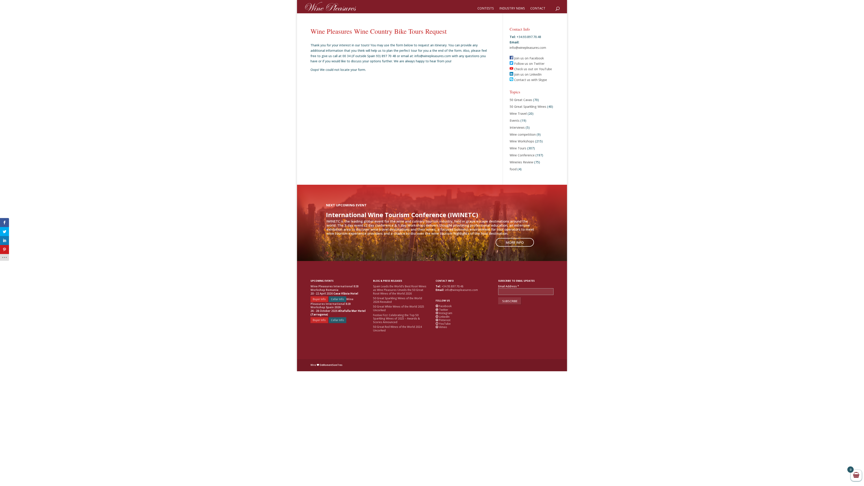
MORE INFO (515, 242)
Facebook (444, 306)
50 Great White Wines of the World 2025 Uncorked (398, 308)
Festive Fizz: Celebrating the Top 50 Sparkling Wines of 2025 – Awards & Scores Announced (396, 318)
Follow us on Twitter (528, 63)
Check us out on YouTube (532, 69)
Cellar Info (337, 299)
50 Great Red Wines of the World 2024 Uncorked (397, 328)
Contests (485, 8)
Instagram (444, 313)
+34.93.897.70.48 (452, 286)
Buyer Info (319, 299)
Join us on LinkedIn (527, 74)
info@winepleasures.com (528, 47)
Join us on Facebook (528, 58)
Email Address (508, 286)
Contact (537, 8)
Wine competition (523, 134)
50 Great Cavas (521, 100)
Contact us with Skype (530, 80)
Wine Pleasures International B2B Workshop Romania (334, 288)
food (513, 169)
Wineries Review (521, 162)
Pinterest (443, 320)
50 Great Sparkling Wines (528, 106)
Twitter (442, 310)
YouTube (443, 324)
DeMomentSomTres (331, 365)
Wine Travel (518, 113)
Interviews (517, 127)
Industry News (512, 8)
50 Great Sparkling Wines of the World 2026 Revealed (397, 300)
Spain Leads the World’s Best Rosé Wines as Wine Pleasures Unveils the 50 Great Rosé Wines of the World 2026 (399, 289)
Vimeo (441, 327)
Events (515, 120)
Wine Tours (518, 148)
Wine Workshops (522, 141)
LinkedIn (443, 317)
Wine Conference (522, 155)
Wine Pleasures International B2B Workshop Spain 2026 (331, 303)
